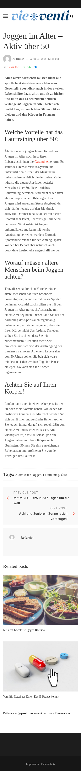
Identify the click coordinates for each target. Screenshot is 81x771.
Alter (27, 475)
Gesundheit (13, 66)
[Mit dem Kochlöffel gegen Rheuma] (40, 600)
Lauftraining (51, 475)
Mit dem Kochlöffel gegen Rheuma (24, 630)
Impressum (32, 764)
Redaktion (18, 58)
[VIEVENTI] (40, 15)
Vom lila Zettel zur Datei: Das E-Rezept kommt (31, 696)
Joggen (36, 475)
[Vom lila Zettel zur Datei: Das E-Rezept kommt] (40, 666)
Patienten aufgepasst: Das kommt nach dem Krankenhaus (36, 713)
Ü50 (64, 475)
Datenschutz (48, 764)
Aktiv (18, 475)
